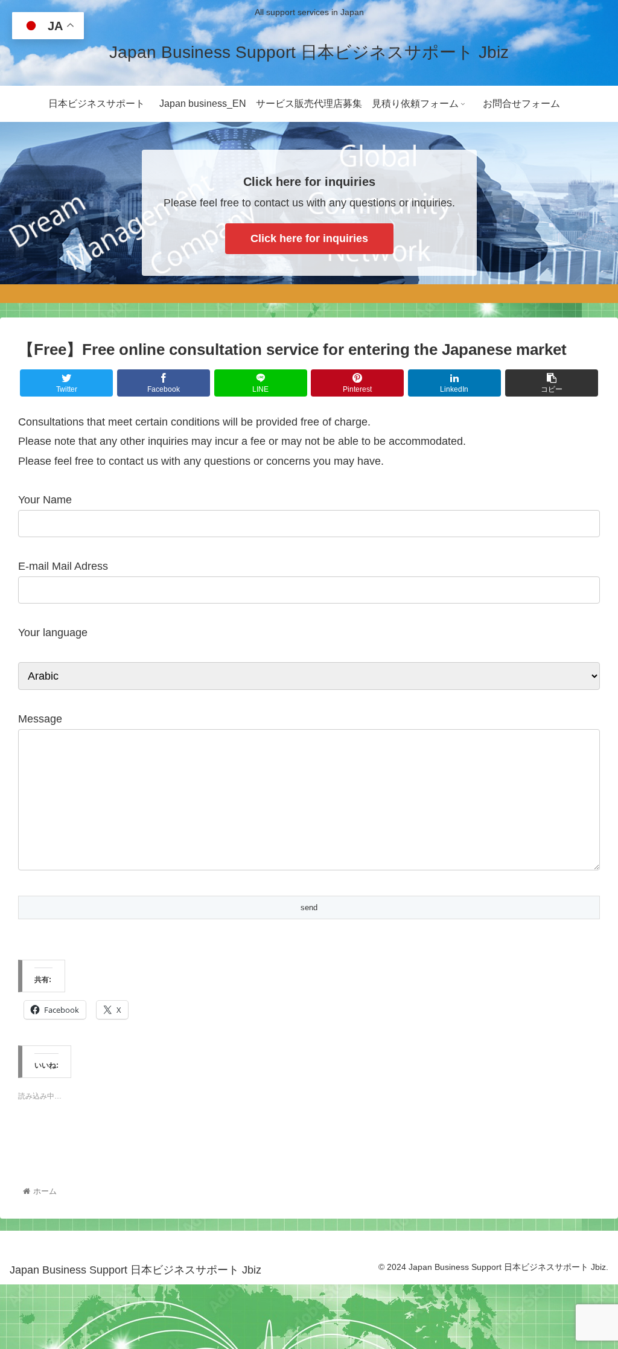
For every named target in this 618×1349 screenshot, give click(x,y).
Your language (53, 633)
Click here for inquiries (309, 238)
